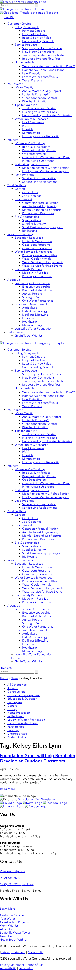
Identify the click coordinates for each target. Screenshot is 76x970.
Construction (16, 691)
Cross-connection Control (39, 98)
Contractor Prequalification (40, 202)
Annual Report (32, 293)
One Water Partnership (37, 300)
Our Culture (30, 192)
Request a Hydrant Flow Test (41, 58)
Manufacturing (32, 325)
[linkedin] (11, 803)
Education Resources (29, 237)
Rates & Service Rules (36, 37)
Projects (12, 140)
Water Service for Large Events (42, 262)
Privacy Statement (13, 952)
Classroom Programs (36, 244)
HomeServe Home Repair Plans (43, 70)
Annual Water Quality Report (41, 91)
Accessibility (36, 952)
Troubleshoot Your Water (39, 108)
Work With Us (16, 185)
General (12, 705)
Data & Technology (35, 311)
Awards (12, 688)
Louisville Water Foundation (33, 328)
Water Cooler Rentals (36, 258)
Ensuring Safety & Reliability (40, 136)
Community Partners (28, 269)
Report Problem (35, 9)
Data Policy (26, 968)
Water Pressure (32, 80)
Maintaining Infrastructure (32, 164)
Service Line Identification (39, 178)
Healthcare (29, 321)
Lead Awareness (33, 122)
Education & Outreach (22, 698)
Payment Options (33, 30)
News (14, 678)
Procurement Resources (38, 213)
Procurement (23, 199)
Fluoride (27, 129)
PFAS (25, 126)
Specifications (31, 220)
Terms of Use (34, 965)
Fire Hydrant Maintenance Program (45, 171)
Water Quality (24, 87)
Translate (51, 12)
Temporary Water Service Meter (43, 55)
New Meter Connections (38, 51)
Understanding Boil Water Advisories (47, 115)
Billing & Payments (27, 27)
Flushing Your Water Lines (39, 112)
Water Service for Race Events (42, 265)
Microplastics (31, 133)
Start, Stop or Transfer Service (42, 48)
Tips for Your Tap (26, 105)
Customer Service (19, 23)
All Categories (17, 684)
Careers (20, 188)
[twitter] (33, 803)
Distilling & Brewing (35, 314)
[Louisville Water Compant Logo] (23, 1)
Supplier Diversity (34, 223)
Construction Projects (14, 922)
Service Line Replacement (39, 181)
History (12, 709)
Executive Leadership (36, 286)
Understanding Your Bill (38, 41)
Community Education (37, 248)
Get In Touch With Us (28, 335)
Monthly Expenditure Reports (41, 209)
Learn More (7, 908)
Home (4, 678)
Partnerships (15, 726)
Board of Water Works (37, 290)
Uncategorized (17, 733)
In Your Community (20, 234)
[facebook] (55, 803)
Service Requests (26, 44)
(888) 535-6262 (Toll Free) (17, 884)
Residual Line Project (36, 147)
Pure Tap (13, 730)
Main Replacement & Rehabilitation (45, 167)
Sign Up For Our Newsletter (36, 799)
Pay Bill (9, 17)
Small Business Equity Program (42, 227)
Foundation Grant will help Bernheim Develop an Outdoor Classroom (37, 758)
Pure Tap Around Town (37, 276)
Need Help (7, 936)
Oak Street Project (34, 154)
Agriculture (29, 307)
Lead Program (24, 174)
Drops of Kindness (34, 34)
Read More (7, 789)
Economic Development (31, 304)
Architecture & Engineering (40, 206)
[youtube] (36, 806)
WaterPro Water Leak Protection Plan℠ (48, 66)
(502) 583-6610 (10, 877)
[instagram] (12, 806)
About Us (13, 279)
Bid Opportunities (27, 216)
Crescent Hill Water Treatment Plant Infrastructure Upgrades (46, 159)
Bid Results (29, 230)
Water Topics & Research (31, 119)
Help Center (15, 332)
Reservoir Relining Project (39, 150)
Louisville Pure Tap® (35, 94)
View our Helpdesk (12, 871)
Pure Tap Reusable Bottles (39, 255)
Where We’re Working (30, 143)
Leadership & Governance (32, 283)
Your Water (15, 84)
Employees (14, 702)
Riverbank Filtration (35, 101)
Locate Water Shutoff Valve (40, 77)
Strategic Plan (31, 297)
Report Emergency (38, 343)
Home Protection (26, 62)
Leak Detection (32, 73)
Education (29, 318)
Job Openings (31, 195)
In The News (15, 716)
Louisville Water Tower (37, 241)
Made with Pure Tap (35, 272)
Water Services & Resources (33, 251)
